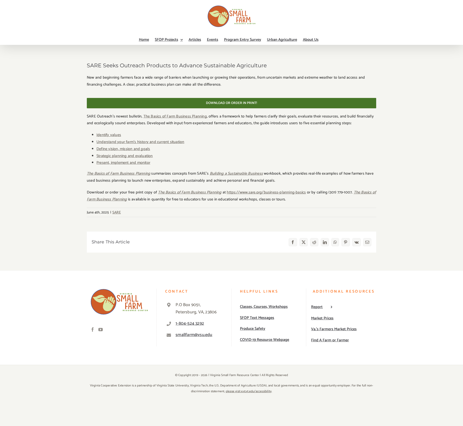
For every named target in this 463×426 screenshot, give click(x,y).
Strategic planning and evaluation (124, 156)
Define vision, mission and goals (123, 149)
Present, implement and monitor (123, 162)
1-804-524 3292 (190, 323)
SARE (116, 212)
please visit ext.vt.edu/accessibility (249, 391)
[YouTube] (100, 329)
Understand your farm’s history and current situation (140, 142)
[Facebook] (92, 329)
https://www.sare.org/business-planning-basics (266, 192)
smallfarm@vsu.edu (194, 334)
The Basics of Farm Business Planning (175, 116)
